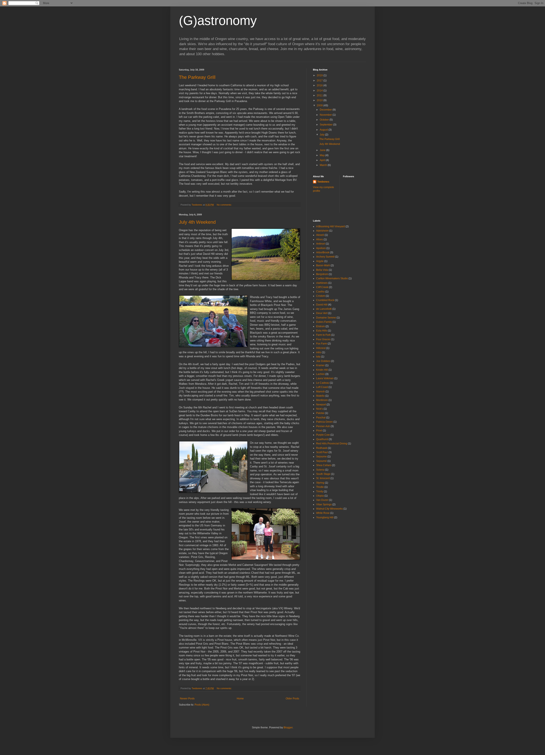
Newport (321, 404)
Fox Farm (321, 343)
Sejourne (321, 456)
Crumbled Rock (325, 300)
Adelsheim (322, 230)
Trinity (319, 491)
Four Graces (323, 339)
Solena (320, 469)
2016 (320, 85)
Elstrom (320, 326)
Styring (320, 482)
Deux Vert (321, 313)
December (326, 109)
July (322, 134)
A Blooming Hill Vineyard (330, 226)
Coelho (320, 291)
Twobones (323, 181)
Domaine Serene (326, 317)
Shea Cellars (323, 465)
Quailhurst (322, 439)
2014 (320, 90)
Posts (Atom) (202, 704)
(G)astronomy (218, 20)
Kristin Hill (322, 369)
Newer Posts (187, 698)
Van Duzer (322, 500)
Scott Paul (322, 452)
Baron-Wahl (323, 265)
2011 (320, 95)
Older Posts (292, 698)
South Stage (323, 474)
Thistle (320, 487)
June (323, 150)
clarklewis (322, 282)
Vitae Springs (324, 504)
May (322, 155)
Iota (318, 356)
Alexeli (320, 234)
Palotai (320, 413)
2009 (320, 105)
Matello (320, 395)
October (325, 119)
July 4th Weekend (197, 222)
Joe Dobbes (323, 361)
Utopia (320, 495)
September (326, 124)
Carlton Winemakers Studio (332, 278)
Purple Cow (323, 434)
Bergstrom (322, 274)
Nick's (319, 408)
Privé (319, 430)
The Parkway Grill (197, 77)
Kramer (320, 365)
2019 (320, 75)
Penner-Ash (323, 426)
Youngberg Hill (324, 517)
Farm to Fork (323, 334)
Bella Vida (322, 269)
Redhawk (321, 448)
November (326, 114)
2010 (320, 100)
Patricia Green (324, 421)
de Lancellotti (324, 308)
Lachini (320, 374)
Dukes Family (324, 321)
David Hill (321, 304)
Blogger (288, 727)
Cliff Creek (322, 287)
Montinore (322, 400)
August (324, 129)
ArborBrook (322, 252)
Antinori (320, 243)
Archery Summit (325, 256)
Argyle (320, 261)
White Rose (323, 512)
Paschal (321, 417)
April (323, 160)
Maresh (320, 391)
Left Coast (322, 387)
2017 (320, 80)
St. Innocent (323, 478)
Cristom (320, 295)
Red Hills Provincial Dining (331, 443)
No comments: (224, 204)
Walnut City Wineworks (329, 508)
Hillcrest (321, 348)
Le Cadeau (322, 382)
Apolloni (321, 248)
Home (240, 698)
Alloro (319, 239)
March (324, 165)
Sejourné (321, 461)
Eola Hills (321, 330)
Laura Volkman (325, 378)
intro (318, 352)
